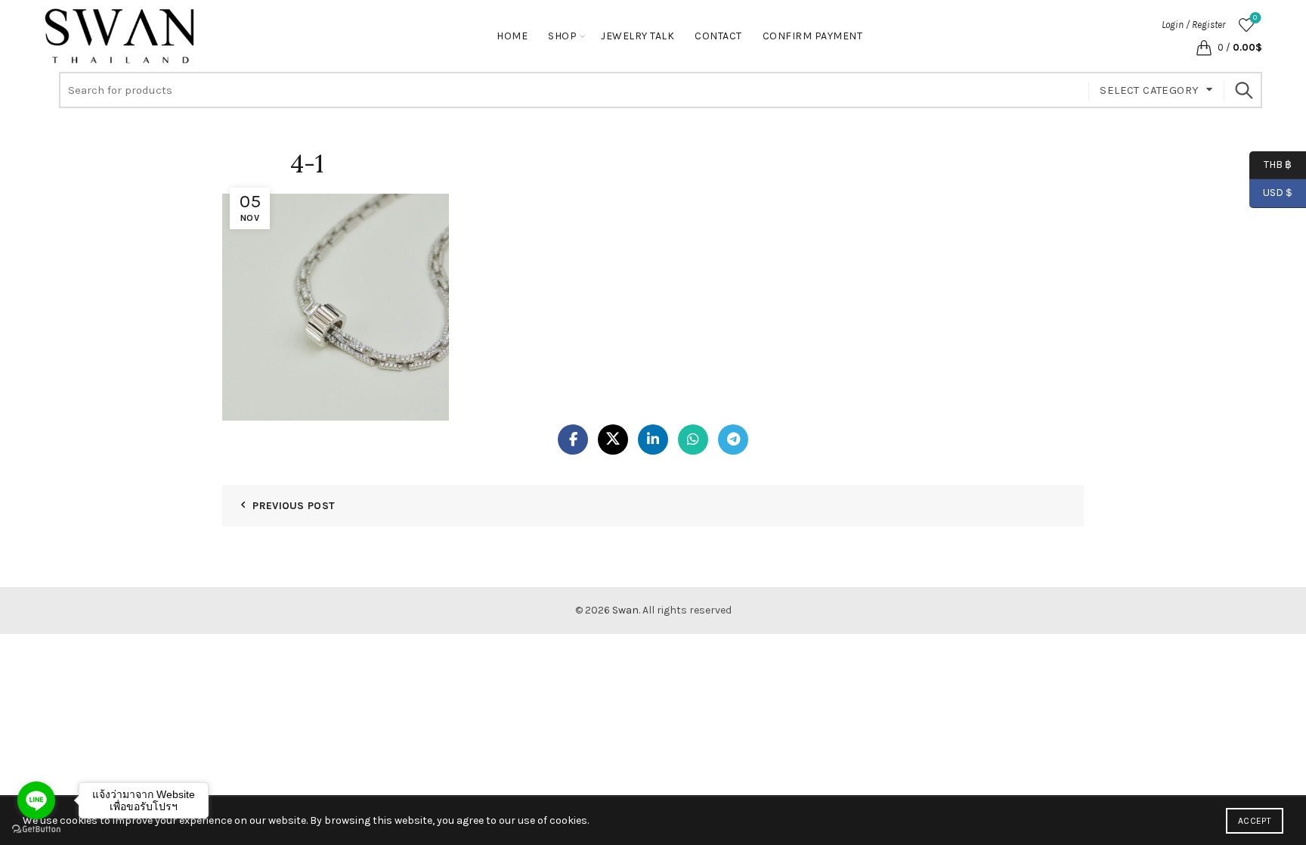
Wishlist (1255, 18)
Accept (1254, 820)
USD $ (1277, 192)
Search (1243, 90)
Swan (625, 610)
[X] (613, 439)
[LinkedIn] (653, 439)
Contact (718, 36)
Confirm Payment (813, 36)
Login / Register (1193, 24)
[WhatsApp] (693, 439)
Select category (1149, 90)
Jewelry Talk (637, 36)
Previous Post (293, 505)
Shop (562, 36)
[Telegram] (733, 439)
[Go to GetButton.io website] (36, 829)
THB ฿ (1270, 164)
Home (512, 36)
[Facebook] (573, 439)
